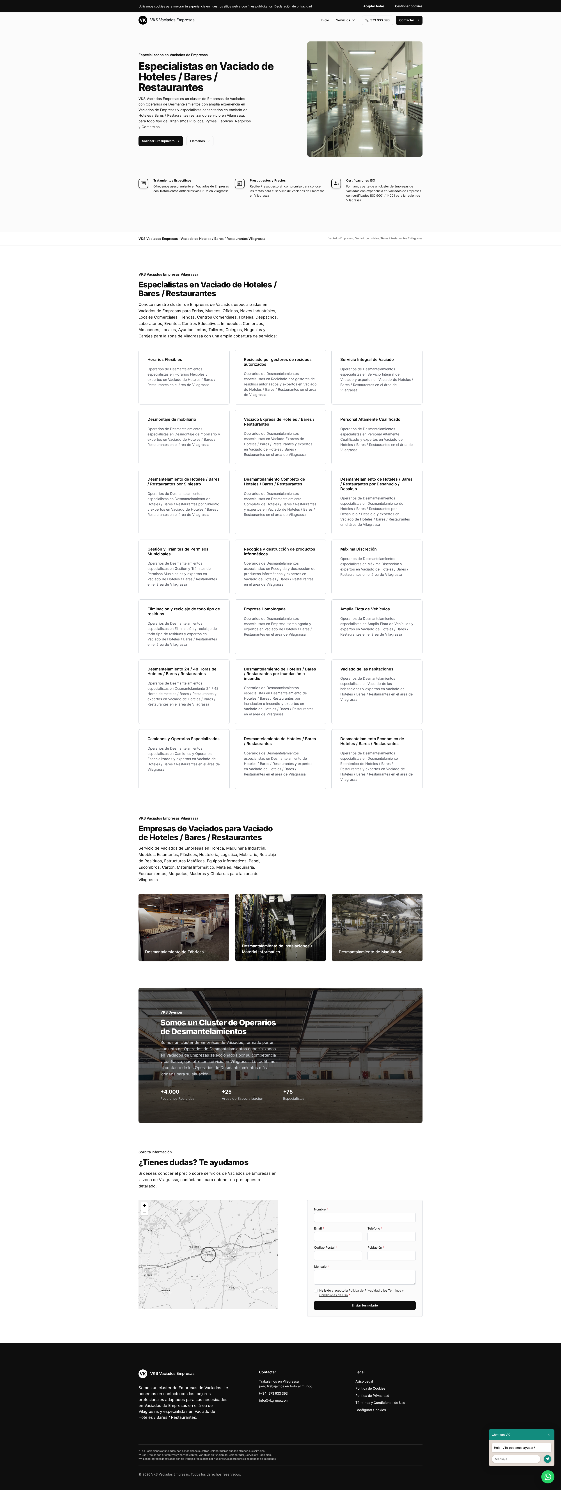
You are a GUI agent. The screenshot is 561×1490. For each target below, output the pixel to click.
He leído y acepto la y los (361, 1293)
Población (375, 1247)
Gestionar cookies (409, 6)
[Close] (549, 1434)
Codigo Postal (325, 1247)
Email (319, 1228)
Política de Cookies (370, 1388)
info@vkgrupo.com (274, 1400)
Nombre (321, 1209)
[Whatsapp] (547, 1476)
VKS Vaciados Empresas (171, 20)
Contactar (406, 20)
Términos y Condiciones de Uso (380, 1403)
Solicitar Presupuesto (158, 141)
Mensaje (321, 1266)
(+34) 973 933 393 (273, 1393)
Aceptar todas (374, 6)
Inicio (325, 20)
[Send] (547, 1459)
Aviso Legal (364, 1381)
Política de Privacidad (364, 1290)
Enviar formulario (365, 1305)
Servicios (343, 20)
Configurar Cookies (370, 1410)
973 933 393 (380, 20)
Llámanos (197, 141)
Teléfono (374, 1228)
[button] (208, 1254)
